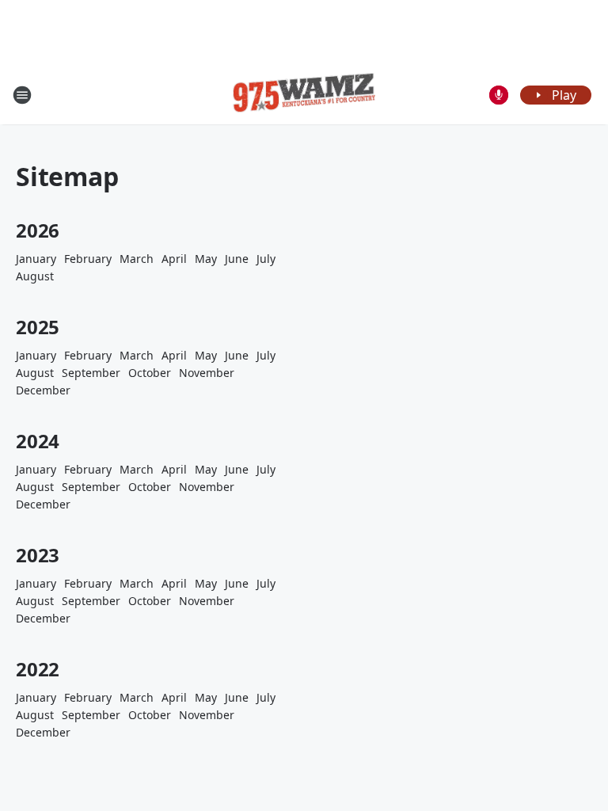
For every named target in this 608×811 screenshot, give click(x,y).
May (206, 258)
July (266, 258)
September (91, 372)
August (35, 276)
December (43, 390)
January (36, 258)
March (137, 258)
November (206, 372)
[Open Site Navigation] (22, 95)
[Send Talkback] (498, 95)
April (174, 258)
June (237, 258)
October (149, 372)
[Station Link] (304, 95)
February (88, 258)
